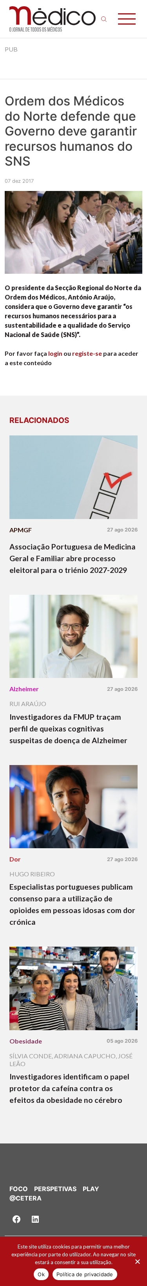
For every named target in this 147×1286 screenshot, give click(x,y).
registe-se (87, 353)
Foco (18, 1189)
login (55, 353)
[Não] (137, 1261)
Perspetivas (55, 1189)
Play (91, 1189)
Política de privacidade (84, 1274)
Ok (41, 1274)
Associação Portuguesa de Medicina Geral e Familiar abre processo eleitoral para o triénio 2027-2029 (72, 558)
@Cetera (25, 1198)
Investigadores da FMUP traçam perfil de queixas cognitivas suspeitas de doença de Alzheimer (68, 728)
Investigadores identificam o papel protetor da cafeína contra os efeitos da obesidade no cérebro (69, 1088)
